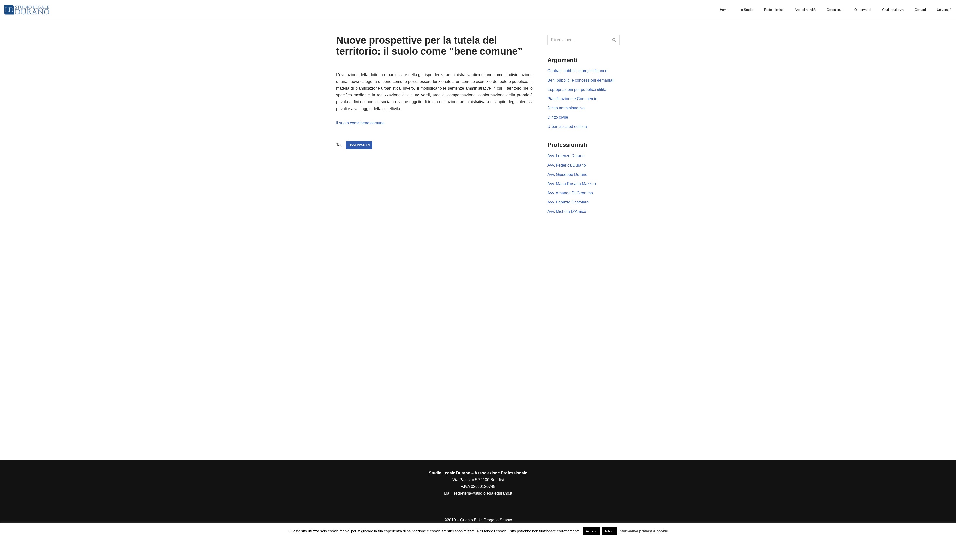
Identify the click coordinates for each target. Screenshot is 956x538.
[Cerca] (614, 40)
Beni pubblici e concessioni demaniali (580, 80)
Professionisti (774, 10)
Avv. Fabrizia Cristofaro (568, 202)
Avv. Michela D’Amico (566, 211)
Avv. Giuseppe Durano (567, 174)
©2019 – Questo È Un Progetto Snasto (478, 520)
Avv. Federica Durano (566, 165)
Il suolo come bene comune (360, 123)
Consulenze (835, 10)
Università (944, 10)
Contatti (920, 10)
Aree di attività (805, 10)
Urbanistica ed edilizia (567, 126)
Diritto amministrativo (566, 108)
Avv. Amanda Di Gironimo (570, 193)
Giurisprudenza (893, 10)
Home (724, 10)
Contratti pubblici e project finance (577, 71)
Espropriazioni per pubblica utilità (576, 89)
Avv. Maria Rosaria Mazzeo (571, 184)
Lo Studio (746, 10)
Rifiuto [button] (609, 531)
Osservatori (862, 10)
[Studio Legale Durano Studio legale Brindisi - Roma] (27, 9)
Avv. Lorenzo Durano (566, 156)
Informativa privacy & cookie (643, 531)
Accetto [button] (591, 531)
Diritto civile (557, 117)
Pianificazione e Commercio (572, 99)
